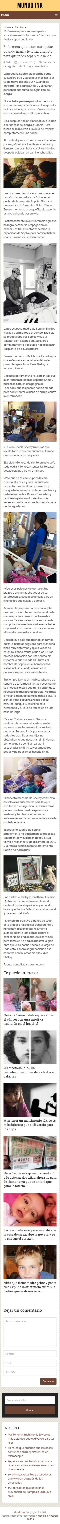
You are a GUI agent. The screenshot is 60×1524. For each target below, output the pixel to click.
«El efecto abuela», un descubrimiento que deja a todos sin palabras (30, 1072)
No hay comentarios (35, 66)
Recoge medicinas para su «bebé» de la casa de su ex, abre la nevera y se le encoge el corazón (30, 1234)
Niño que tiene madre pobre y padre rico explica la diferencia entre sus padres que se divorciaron (30, 1287)
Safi (8, 62)
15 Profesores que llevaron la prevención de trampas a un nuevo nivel (29, 1492)
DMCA (30, 1519)
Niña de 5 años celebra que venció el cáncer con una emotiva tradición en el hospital (29, 1019)
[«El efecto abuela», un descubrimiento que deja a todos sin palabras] (30, 1047)
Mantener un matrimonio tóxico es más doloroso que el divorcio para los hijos (30, 1124)
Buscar (30, 1410)
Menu (5, 15)
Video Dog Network (47, 1515)
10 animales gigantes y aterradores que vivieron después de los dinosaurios (30, 1478)
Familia (47, 62)
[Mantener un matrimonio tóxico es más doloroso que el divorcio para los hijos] (30, 1100)
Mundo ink (19, 1512)
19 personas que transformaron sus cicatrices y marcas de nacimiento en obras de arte (31, 1465)
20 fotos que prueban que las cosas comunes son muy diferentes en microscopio (30, 1452)
